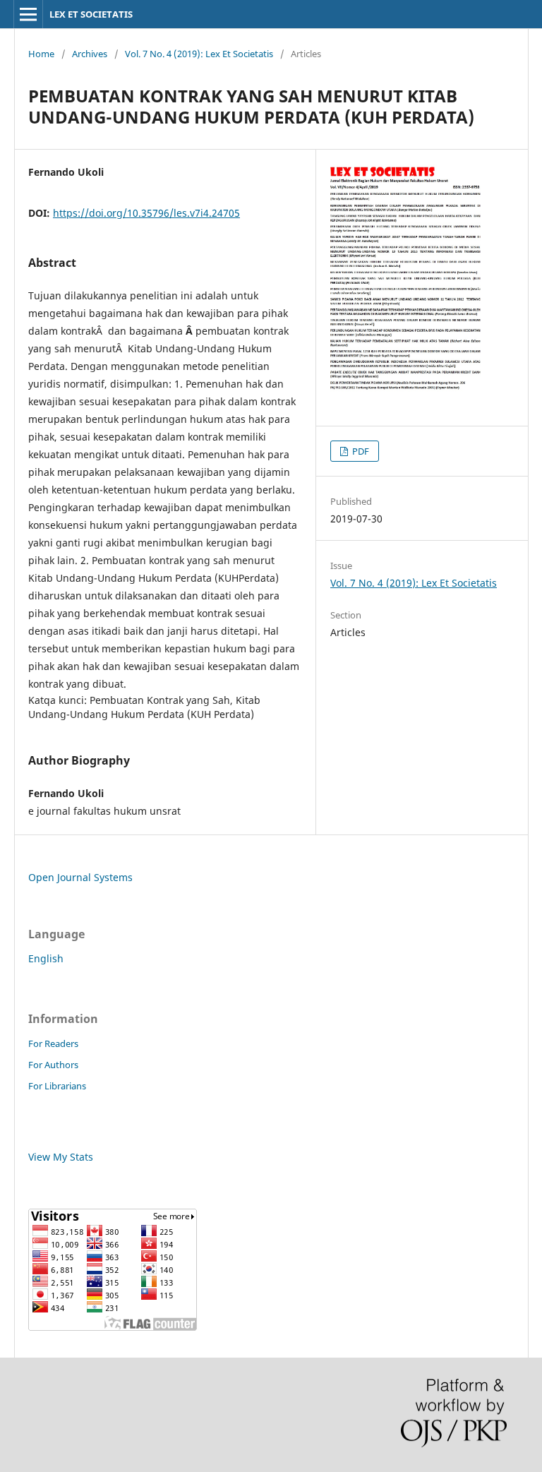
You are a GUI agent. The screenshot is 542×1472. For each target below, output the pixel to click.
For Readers (53, 1043)
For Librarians (57, 1085)
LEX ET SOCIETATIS (91, 14)
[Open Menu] (28, 14)
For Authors (53, 1064)
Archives (89, 53)
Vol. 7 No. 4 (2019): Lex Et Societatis (199, 53)
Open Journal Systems (80, 877)
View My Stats (60, 1156)
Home (41, 53)
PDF (359, 451)
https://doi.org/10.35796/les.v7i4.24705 (146, 213)
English (46, 958)
